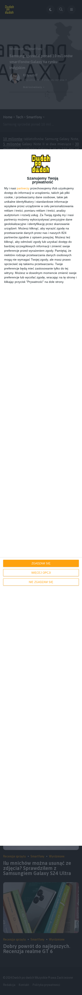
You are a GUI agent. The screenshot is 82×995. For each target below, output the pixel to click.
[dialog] (41, 497)
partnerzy (23, 188)
